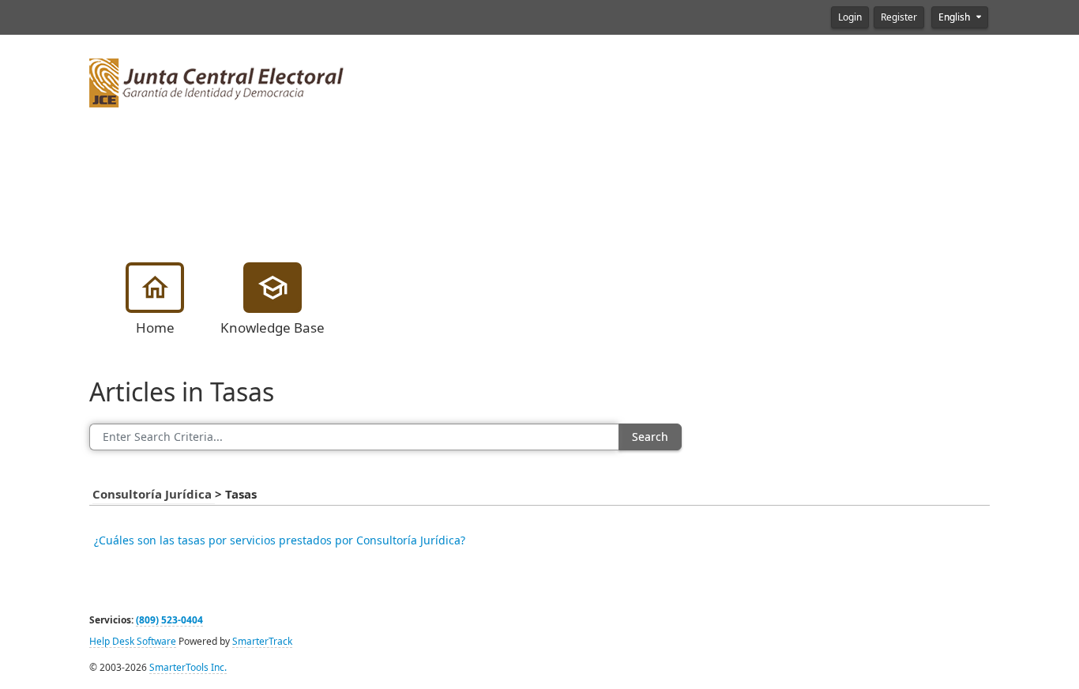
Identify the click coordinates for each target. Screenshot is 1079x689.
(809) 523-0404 (169, 620)
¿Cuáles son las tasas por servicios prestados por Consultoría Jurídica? (279, 540)
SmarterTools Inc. (188, 667)
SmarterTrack (262, 641)
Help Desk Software (132, 641)
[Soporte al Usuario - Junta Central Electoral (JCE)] (216, 81)
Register (899, 17)
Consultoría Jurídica (153, 495)
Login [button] (850, 17)
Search (650, 437)
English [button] (955, 17)
